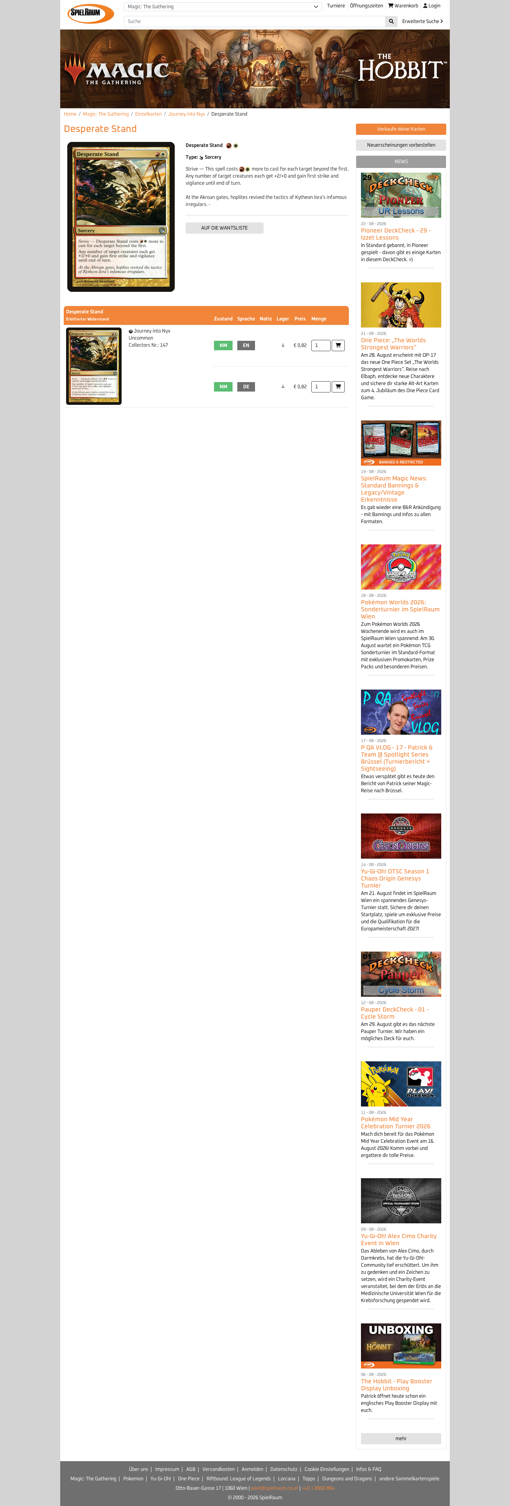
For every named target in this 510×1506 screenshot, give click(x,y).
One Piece (189, 1478)
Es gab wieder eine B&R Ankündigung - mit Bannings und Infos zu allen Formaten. (401, 514)
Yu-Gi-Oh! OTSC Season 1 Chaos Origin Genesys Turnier (395, 879)
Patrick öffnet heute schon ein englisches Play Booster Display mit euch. (399, 1403)
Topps (309, 1478)
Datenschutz (284, 1469)
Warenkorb (405, 6)
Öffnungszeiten (366, 6)
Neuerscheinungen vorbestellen (401, 145)
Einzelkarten (148, 114)
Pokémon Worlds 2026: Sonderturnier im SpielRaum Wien (400, 610)
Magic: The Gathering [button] (151, 6)
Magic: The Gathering (106, 114)
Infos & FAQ (368, 1469)
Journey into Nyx (186, 114)
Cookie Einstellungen (327, 1469)
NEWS (401, 161)
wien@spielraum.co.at (274, 1488)
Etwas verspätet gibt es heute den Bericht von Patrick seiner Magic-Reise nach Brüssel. (397, 783)
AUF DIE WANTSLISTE (224, 228)
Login (434, 6)
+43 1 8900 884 (318, 1488)
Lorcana (286, 1478)
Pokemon (133, 1478)
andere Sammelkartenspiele (409, 1478)
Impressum (167, 1469)
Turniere (336, 6)
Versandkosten (218, 1469)
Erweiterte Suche (421, 21)
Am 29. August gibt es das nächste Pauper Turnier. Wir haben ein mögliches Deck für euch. (398, 1031)
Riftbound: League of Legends (239, 1478)
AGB (190, 1469)
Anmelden (252, 1469)
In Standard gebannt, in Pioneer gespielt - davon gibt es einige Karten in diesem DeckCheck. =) (401, 252)
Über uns (138, 1469)
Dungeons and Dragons (347, 1478)
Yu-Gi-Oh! (161, 1478)
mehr (401, 1438)
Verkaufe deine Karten (401, 129)
